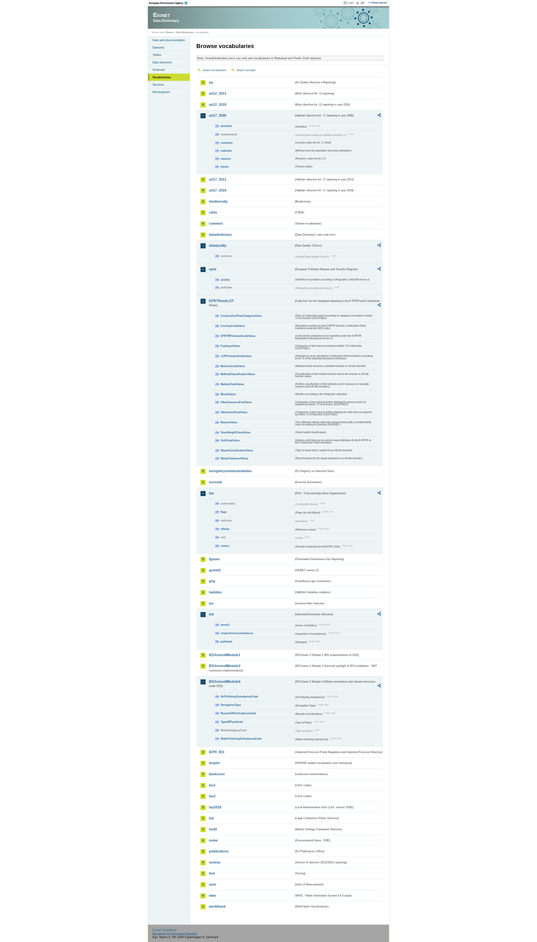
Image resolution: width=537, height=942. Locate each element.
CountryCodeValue (232, 325)
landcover (217, 774)
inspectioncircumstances (236, 633)
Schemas (158, 69)
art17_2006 (217, 115)
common (216, 223)
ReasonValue (228, 422)
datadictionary (220, 234)
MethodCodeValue (232, 384)
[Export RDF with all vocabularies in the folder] (379, 115)
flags (223, 511)
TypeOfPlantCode (231, 721)
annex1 (225, 624)
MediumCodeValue (232, 366)
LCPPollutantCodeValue (236, 356)
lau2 (212, 796)
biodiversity (218, 201)
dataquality (218, 245)
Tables (156, 54)
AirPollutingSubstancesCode (239, 696)
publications (219, 851)
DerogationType (230, 704)
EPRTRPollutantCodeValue (237, 335)
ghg (212, 581)
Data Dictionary (184, 32)
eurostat (215, 482)
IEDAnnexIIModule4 (224, 681)
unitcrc (224, 545)
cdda (213, 212)
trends (224, 166)
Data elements (162, 62)
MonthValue (228, 394)
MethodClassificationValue (237, 374)
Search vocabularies (214, 70)
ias (211, 603)
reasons (225, 158)
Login (350, 2)
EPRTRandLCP (221, 301)
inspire (214, 763)
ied (211, 614)
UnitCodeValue (230, 440)
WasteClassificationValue (236, 450)
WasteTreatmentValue (234, 458)
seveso (214, 862)
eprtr (212, 269)
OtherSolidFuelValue (233, 412)
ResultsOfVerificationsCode (238, 713)
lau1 (212, 785)
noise (213, 840)
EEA (169, 3)
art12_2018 (217, 104)
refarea (224, 528)
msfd (213, 829)
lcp (211, 818)
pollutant (226, 641)
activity (225, 279)
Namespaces (161, 92)
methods (226, 150)
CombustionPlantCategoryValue (241, 315)
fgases (214, 559)
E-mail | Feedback (164, 929)
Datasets (158, 47)
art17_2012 (217, 179)
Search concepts (245, 70)
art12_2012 (217, 93)
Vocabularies (161, 77)
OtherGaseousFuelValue (236, 402)
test (212, 873)
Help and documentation (168, 40)
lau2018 (215, 807)
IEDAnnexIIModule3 (224, 666)
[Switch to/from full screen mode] (363, 3)
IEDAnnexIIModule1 (224, 655)
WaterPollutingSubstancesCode (241, 738)
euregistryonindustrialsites (230, 471)
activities (226, 126)
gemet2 (215, 570)
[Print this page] (358, 3)
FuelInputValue (230, 346)
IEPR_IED (216, 752)
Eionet (169, 32)
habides (215, 592)
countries (226, 142)
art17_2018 (217, 190)
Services (158, 84)
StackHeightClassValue (235, 432)
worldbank (217, 906)
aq (211, 82)
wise (212, 895)
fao (211, 493)
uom (212, 884)
